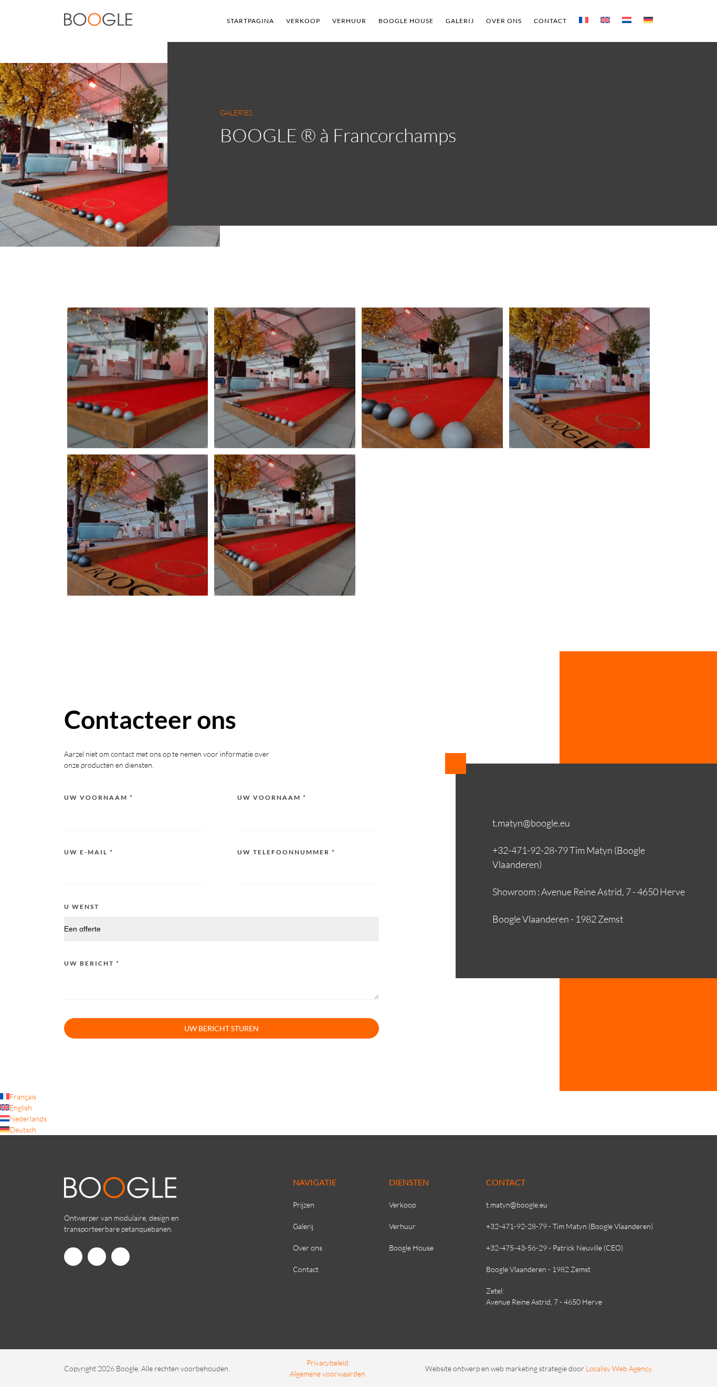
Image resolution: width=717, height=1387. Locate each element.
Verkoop (303, 21)
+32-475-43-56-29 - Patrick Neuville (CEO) (554, 1247)
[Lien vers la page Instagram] (97, 1256)
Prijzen (303, 1204)
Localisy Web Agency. (619, 1368)
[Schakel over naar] (583, 20)
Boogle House (406, 21)
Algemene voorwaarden (327, 1373)
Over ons (504, 21)
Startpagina (250, 21)
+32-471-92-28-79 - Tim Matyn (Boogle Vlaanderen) (569, 1226)
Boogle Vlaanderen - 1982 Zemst (538, 1269)
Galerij (460, 21)
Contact (550, 21)
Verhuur (349, 21)
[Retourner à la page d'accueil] (98, 22)
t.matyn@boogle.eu (516, 1204)
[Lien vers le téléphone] (120, 1256)
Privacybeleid (328, 1362)
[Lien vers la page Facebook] (73, 1256)
